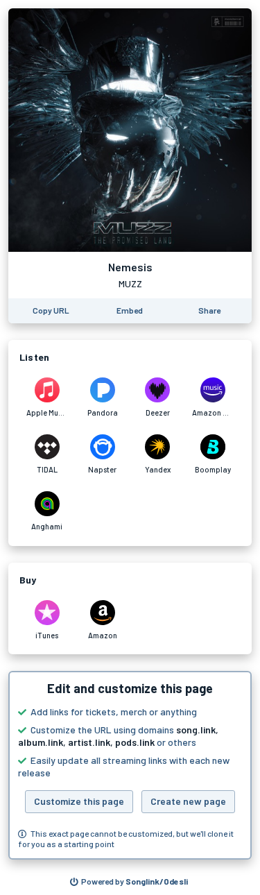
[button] (130, 765)
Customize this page (79, 801)
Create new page (188, 801)
